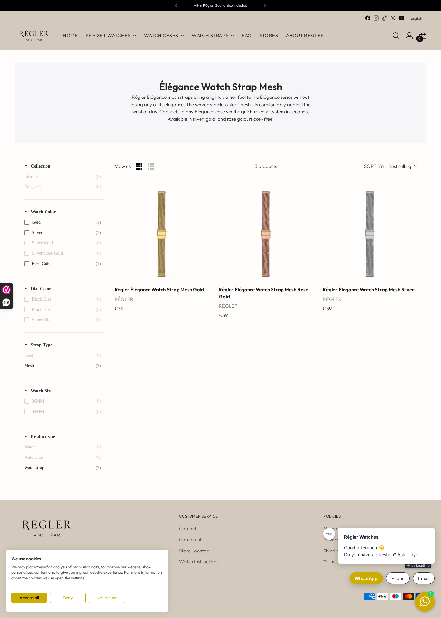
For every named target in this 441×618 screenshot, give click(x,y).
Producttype (43, 436)
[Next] (265, 5)
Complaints (191, 539)
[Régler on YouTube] (401, 18)
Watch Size (41, 390)
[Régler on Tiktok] (384, 18)
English (416, 18)
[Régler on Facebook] (368, 18)
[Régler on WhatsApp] (393, 18)
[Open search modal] (395, 35)
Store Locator (194, 551)
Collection (40, 166)
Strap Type (41, 345)
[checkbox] (62, 222)
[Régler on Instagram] (376, 18)
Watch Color (43, 212)
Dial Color (41, 288)
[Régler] (34, 35)
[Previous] (176, 5)
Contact (187, 528)
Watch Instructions (198, 562)
